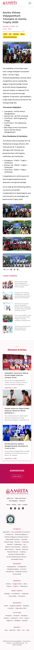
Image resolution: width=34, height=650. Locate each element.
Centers (8, 583)
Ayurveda (24, 539)
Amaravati (16, 615)
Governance (21, 596)
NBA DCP (13, 630)
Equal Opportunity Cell (18, 643)
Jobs (19, 504)
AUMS (6, 605)
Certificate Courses (21, 571)
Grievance (8, 643)
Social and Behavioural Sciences (16, 556)
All (10, 34)
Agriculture (6, 532)
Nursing (18, 549)
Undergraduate (11, 566)
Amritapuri (8, 615)
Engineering (17, 544)
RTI (26, 643)
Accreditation (16, 593)
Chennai (16, 34)
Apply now (10, 498)
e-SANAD (11, 608)
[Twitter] (15, 508)
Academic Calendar (15, 605)
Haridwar (25, 620)
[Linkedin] (23, 508)
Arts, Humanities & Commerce (20, 532)
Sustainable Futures (17, 559)
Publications (23, 586)
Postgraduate (22, 566)
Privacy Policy (26, 641)
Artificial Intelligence (21, 534)
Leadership (25, 593)
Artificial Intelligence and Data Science (16, 537)
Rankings (7, 593)
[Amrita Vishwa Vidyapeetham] (10, 3)
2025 (5, 34)
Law (24, 544)
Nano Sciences (9, 549)
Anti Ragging (13, 500)
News (9, 29)
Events (14, 504)
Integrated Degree (13, 569)
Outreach (22, 500)
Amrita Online (17, 574)
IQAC (6, 630)
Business (17, 542)
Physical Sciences (12, 552)
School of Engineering (10, 37)
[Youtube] (19, 508)
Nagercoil (9, 620)
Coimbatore (14, 618)
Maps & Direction (20, 498)
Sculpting (22, 552)
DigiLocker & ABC (20, 608)
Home (5, 29)
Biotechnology (8, 542)
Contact (24, 504)
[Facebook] (11, 508)
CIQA (27, 630)
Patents (9, 586)
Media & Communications (12, 547)
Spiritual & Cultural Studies (16, 554)
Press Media (12, 596)
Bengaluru (24, 615)
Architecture (9, 534)
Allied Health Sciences (12, 539)
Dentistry (10, 544)
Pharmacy (25, 549)
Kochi (21, 618)
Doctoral (23, 569)
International (10, 571)
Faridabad (17, 620)
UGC (23, 630)
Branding (26, 605)
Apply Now (17, 476)
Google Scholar (17, 583)
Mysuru (27, 618)
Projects (15, 586)
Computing (25, 542)
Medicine (25, 547)
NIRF (18, 630)
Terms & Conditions (17, 644)
